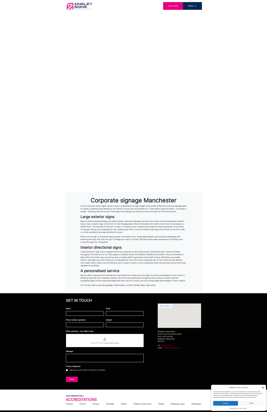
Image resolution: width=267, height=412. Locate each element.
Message (70, 351)
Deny (251, 403)
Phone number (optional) (76, 320)
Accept (225, 403)
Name (69, 309)
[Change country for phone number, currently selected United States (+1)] (68, 324)
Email (108, 309)
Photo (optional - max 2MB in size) (80, 331)
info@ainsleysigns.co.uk (171, 348)
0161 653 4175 (166, 345)
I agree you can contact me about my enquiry (87, 370)
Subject (109, 320)
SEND (71, 379)
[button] (263, 387)
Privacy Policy (242, 408)
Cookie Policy (233, 408)
